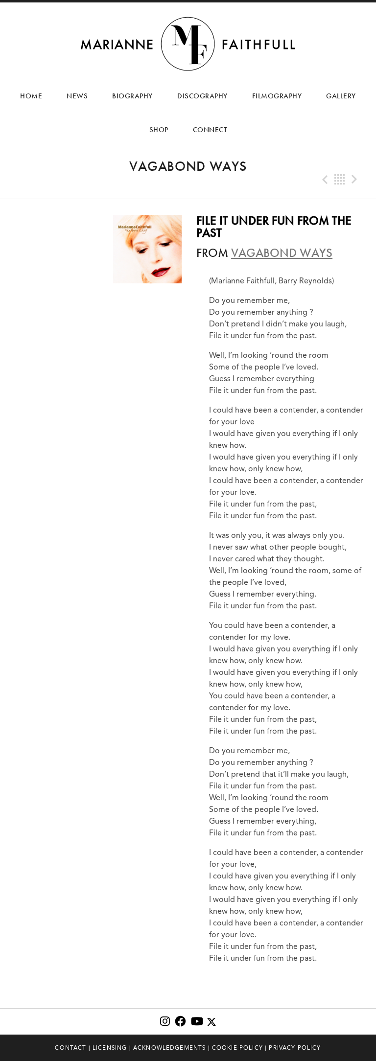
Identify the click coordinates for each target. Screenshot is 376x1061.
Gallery (341, 96)
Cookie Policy (237, 1047)
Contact (70, 1047)
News (77, 96)
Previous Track (324, 179)
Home (31, 96)
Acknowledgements (169, 1047)
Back (340, 179)
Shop (158, 129)
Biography (132, 96)
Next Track (355, 179)
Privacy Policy (295, 1047)
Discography (202, 96)
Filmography (277, 96)
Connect (210, 129)
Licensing (110, 1047)
